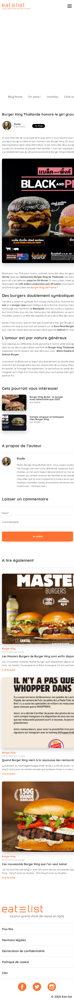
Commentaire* (10, 522)
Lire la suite (8, 669)
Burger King (9, 648)
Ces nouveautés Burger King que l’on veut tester (34, 864)
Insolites (52, 97)
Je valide (37, 536)
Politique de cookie (15, 962)
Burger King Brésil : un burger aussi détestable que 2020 (46, 398)
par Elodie (35, 402)
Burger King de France (43, 287)
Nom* (5, 513)
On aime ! (34, 97)
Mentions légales (14, 940)
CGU (5, 973)
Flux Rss (7, 929)
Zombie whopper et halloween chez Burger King (47, 418)
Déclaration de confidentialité (23, 951)
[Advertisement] (37, 50)
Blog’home (15, 97)
